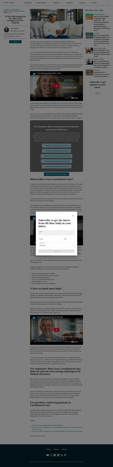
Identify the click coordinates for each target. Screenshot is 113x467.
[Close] (73, 215)
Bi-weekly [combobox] (42, 245)
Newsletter (42, 243)
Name (40, 231)
